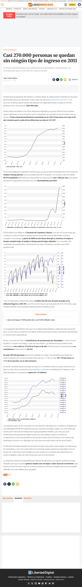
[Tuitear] (57, 79)
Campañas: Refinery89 (23, 579)
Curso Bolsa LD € (52, 9)
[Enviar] (61, 79)
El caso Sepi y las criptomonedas (58, 1)
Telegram (49, 583)
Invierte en (17, 9)
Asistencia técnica (60, 577)
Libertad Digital (41, 572)
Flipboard (46, 583)
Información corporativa (16, 577)
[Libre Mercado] (41, 4)
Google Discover (42, 583)
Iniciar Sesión (79, 4)
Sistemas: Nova (60, 579)
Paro (9, 474)
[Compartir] (53, 79)
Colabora (72, 5)
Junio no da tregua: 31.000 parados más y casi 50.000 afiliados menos (31, 320)
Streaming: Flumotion (49, 579)
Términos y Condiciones (35, 577)
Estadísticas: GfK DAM (36, 579)
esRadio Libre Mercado (30, 9)
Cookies (49, 577)
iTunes (53, 583)
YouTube (39, 583)
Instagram (35, 583)
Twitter (32, 583)
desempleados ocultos (37, 369)
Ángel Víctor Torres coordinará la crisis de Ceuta (20, 1)
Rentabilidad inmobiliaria (67, 9)
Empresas (9, 9)
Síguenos (75, 79)
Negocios (42, 9)
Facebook (28, 583)
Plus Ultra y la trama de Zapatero (41, 1)
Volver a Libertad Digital (66, 4)
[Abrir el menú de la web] (14, 4)
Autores (71, 577)
